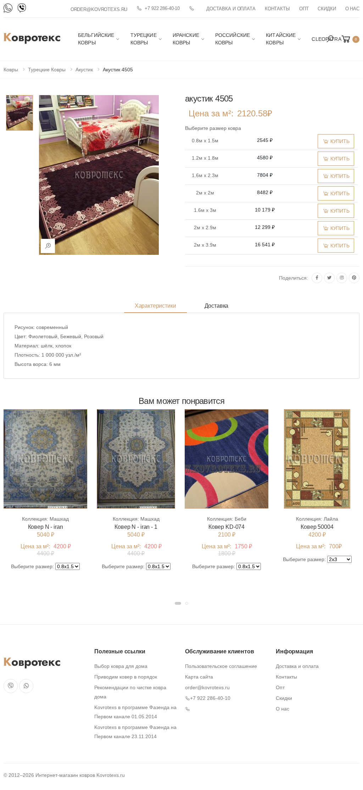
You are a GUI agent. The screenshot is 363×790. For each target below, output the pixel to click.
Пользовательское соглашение (221, 666)
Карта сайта (199, 677)
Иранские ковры (186, 38)
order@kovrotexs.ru (99, 9)
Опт (304, 8)
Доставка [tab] (217, 306)
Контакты (277, 8)
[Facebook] (317, 278)
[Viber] (21, 8)
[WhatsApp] (8, 8)
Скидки (327, 8)
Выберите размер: (32, 566)
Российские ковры (232, 38)
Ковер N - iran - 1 (136, 527)
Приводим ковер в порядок (125, 677)
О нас (352, 8)
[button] (330, 39)
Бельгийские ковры (96, 38)
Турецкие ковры (143, 38)
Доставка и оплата (231, 8)
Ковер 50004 (317, 527)
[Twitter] (329, 278)
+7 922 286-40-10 (162, 8)
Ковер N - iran (45, 527)
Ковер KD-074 (226, 527)
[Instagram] (341, 278)
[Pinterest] (354, 278)
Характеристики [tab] (155, 306)
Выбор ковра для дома (120, 666)
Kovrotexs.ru (110, 775)
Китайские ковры (281, 38)
